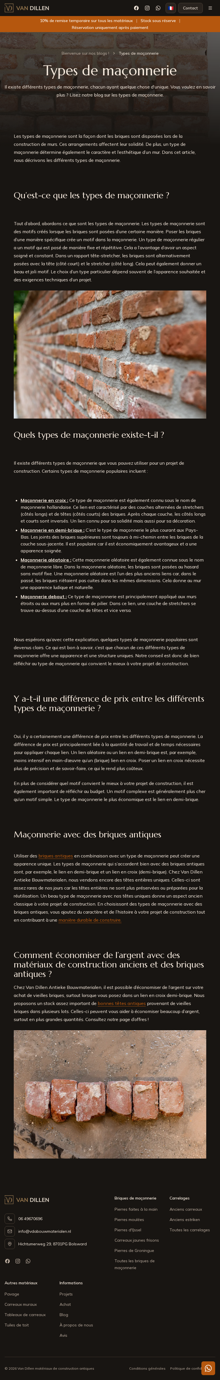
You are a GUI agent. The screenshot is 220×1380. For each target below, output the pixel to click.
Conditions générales (147, 1368)
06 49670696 (30, 1218)
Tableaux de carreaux (25, 1314)
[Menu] (210, 8)
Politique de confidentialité (192, 1368)
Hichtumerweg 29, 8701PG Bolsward (52, 1243)
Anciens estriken (185, 1219)
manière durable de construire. (89, 920)
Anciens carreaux (186, 1209)
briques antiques (55, 856)
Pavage (12, 1294)
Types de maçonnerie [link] (139, 53)
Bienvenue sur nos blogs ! (85, 53)
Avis (63, 1335)
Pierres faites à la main (136, 1209)
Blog (64, 1314)
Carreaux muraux (21, 1304)
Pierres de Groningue (134, 1250)
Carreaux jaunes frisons (137, 1240)
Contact (190, 8)
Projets (66, 1294)
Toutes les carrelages (190, 1229)
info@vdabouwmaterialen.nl (44, 1231)
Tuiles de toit (17, 1325)
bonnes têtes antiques (122, 1003)
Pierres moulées (129, 1219)
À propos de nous (76, 1325)
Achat (65, 1304)
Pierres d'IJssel (128, 1229)
